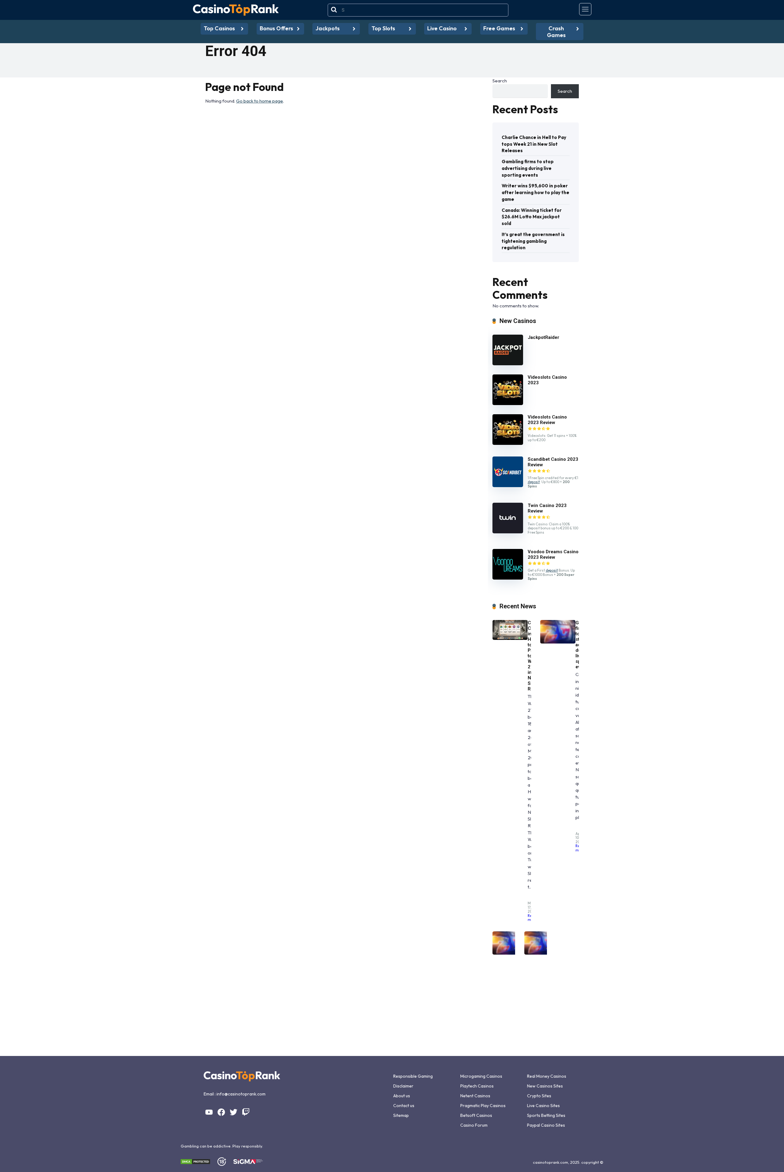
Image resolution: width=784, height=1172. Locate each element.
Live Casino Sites (543, 1105)
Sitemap (401, 1115)
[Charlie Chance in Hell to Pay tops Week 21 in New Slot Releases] (510, 638)
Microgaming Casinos (481, 1076)
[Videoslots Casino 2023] (507, 403)
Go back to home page (259, 101)
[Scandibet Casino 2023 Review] (507, 485)
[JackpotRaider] (507, 363)
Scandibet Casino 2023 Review (553, 462)
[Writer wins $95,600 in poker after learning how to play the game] (510, 953)
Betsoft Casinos (476, 1115)
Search (499, 81)
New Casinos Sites (545, 1086)
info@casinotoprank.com (241, 1094)
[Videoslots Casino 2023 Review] (507, 443)
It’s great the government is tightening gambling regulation (533, 241)
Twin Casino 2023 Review (547, 508)
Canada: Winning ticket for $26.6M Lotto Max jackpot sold (532, 217)
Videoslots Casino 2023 (547, 379)
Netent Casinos (475, 1096)
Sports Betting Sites (546, 1115)
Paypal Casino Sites (546, 1125)
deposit (534, 482)
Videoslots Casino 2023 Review (547, 419)
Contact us (403, 1105)
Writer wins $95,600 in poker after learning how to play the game (535, 192)
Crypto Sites (539, 1096)
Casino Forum (474, 1125)
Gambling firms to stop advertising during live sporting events (528, 168)
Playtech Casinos (477, 1086)
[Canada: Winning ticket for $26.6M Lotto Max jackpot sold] (542, 953)
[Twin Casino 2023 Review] (507, 532)
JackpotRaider (543, 337)
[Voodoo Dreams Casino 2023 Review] (507, 578)
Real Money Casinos (546, 1076)
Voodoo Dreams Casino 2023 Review (553, 554)
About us (401, 1096)
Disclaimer (403, 1086)
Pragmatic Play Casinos (483, 1105)
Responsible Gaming (413, 1076)
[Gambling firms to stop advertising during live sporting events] (557, 642)
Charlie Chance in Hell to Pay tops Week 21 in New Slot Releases (534, 144)
